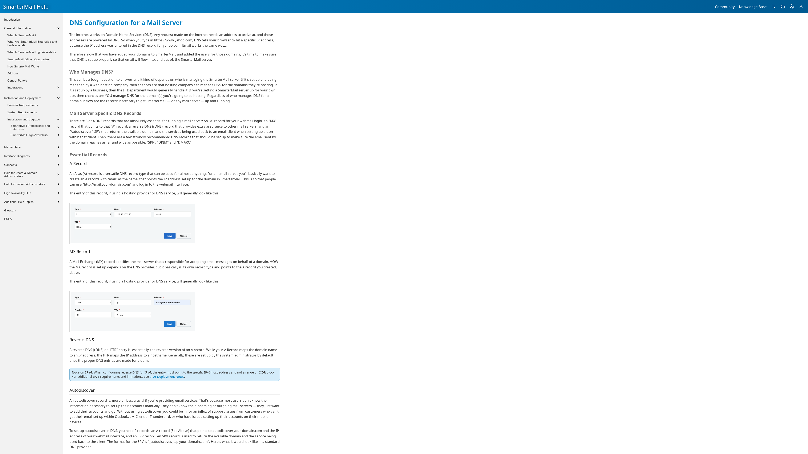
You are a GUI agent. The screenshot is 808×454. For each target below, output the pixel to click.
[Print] (782, 6)
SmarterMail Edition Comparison (28, 59)
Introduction (12, 19)
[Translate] (792, 6)
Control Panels (17, 80)
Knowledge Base (753, 6)
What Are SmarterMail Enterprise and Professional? (32, 43)
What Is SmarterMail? (21, 35)
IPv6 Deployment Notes (167, 376)
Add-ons (13, 73)
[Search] (773, 6)
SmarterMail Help (26, 6)
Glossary (10, 210)
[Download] (801, 6)
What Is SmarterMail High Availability (31, 52)
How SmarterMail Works (23, 66)
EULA (8, 218)
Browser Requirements (22, 105)
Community (725, 6)
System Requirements (22, 112)
